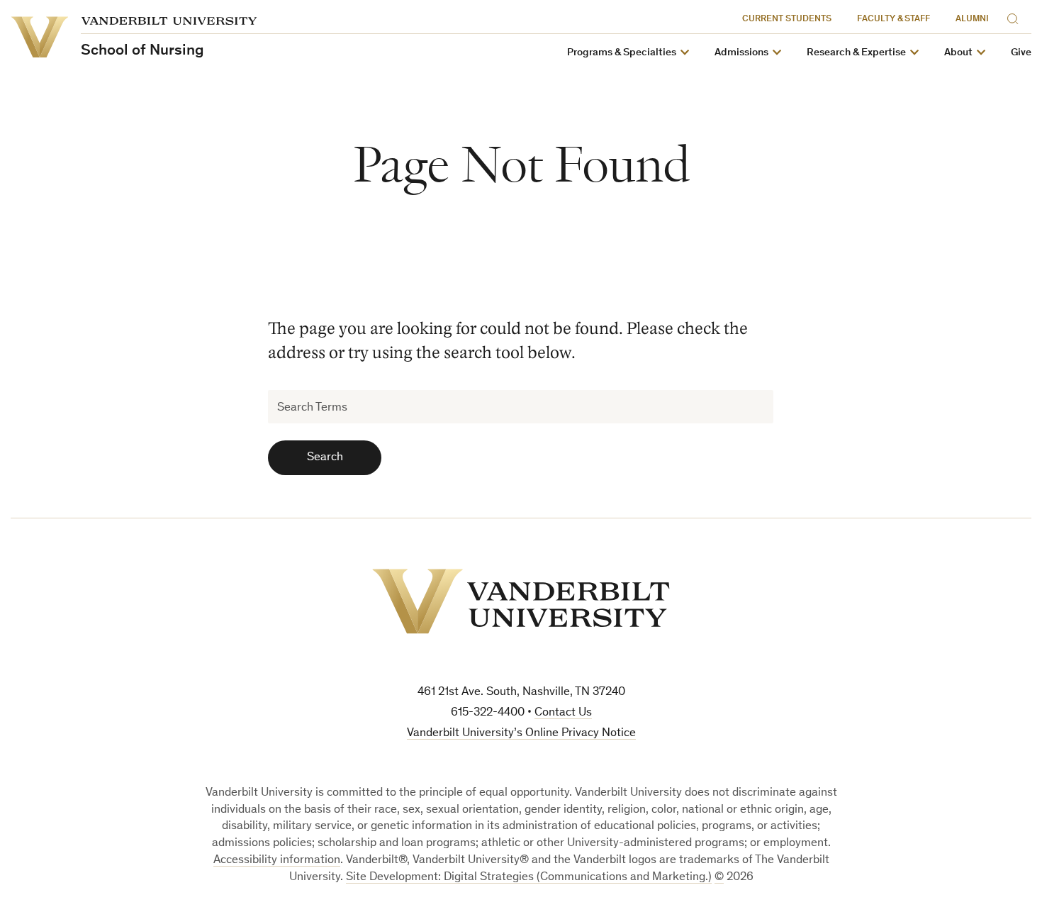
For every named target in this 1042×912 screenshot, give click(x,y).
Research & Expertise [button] (856, 53)
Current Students (786, 19)
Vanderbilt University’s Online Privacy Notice (521, 734)
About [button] (958, 53)
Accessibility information (276, 861)
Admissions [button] (741, 53)
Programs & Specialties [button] (621, 53)
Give (1021, 53)
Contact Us (563, 713)
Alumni (972, 19)
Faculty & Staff (893, 19)
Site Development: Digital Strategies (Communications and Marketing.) (529, 878)
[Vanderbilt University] (521, 601)
